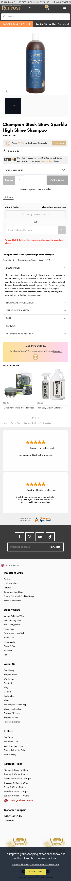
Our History (9, 670)
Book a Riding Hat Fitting (15, 750)
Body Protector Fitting (13, 746)
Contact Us (9, 821)
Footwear (8, 651)
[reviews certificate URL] (35, 519)
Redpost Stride (47, 161)
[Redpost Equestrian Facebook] (19, 536)
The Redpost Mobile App (15, 705)
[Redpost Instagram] (35, 357)
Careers (7, 692)
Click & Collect (11, 583)
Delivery (7, 579)
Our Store (8, 737)
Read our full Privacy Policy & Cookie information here (35, 864)
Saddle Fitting (10, 755)
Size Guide (13, 151)
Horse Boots (9, 642)
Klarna (6, 700)
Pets (5, 655)
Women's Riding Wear (14, 616)
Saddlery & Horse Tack (14, 633)
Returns (7, 588)
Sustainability (9, 696)
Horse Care (9, 638)
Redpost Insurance (12, 722)
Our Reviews (9, 679)
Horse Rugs (9, 629)
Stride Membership (12, 601)
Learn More (59, 143)
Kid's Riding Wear (12, 625)
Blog (6, 688)
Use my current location (36, 214)
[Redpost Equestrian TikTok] (50, 536)
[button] (8, 197)
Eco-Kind (8, 683)
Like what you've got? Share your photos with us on (35, 351)
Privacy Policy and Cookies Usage (19, 596)
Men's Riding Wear (12, 620)
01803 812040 (13, 816)
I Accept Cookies (35, 872)
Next (65, 396)
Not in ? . (26, 236)
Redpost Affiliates (11, 713)
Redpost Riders (10, 675)
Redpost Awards (11, 718)
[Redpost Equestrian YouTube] (40, 536)
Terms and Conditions (13, 592)
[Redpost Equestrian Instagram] (29, 536)
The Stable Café (11, 742)
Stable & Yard (10, 646)
